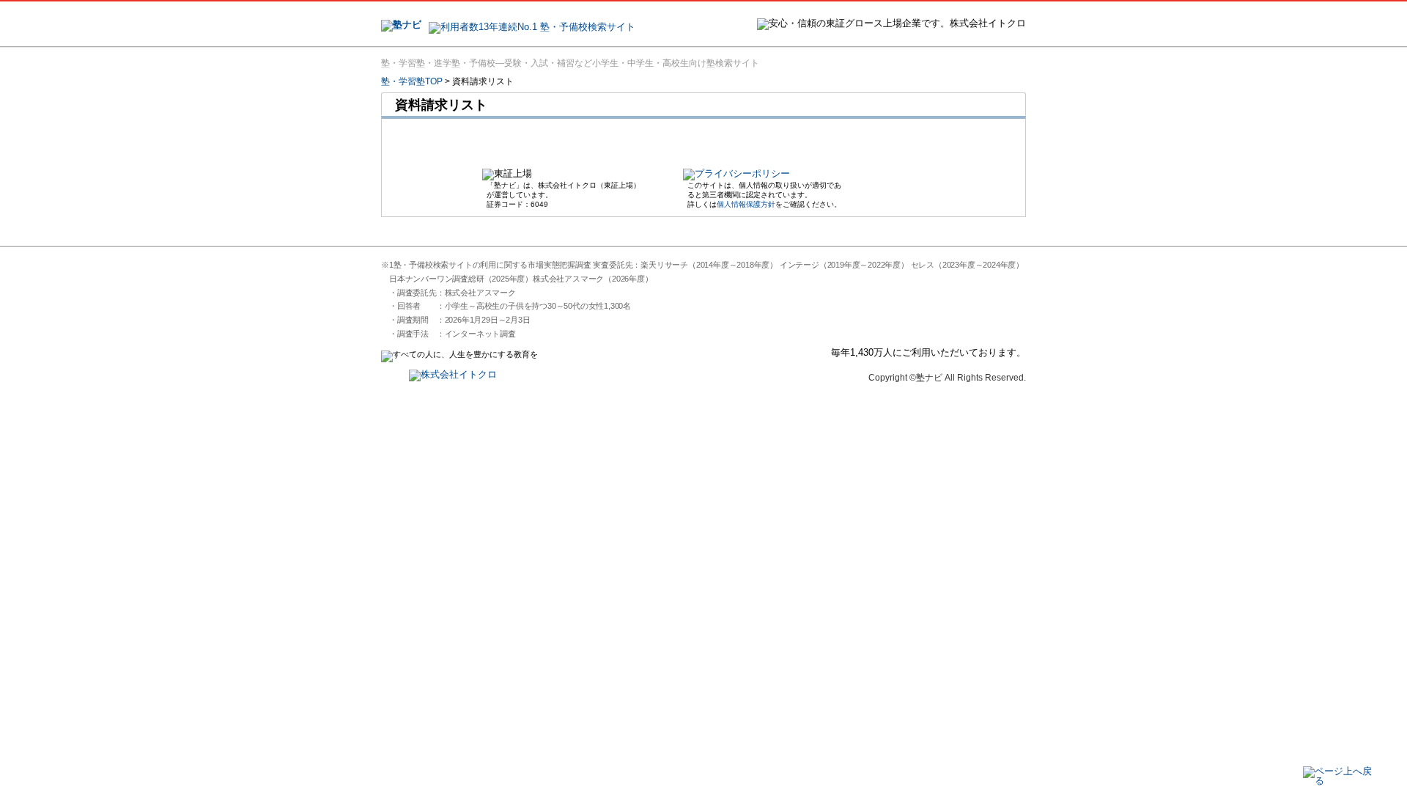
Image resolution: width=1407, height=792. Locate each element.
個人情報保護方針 (746, 204)
